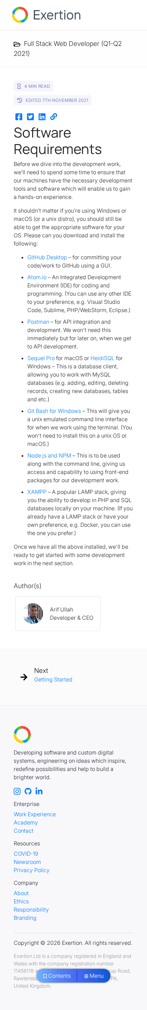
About (21, 893)
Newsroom (27, 861)
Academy (26, 822)
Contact (24, 830)
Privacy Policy (32, 870)
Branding (25, 917)
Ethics (21, 901)
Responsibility (31, 909)
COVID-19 (26, 853)
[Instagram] (17, 790)
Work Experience (35, 814)
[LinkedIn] (39, 790)
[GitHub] (28, 790)
